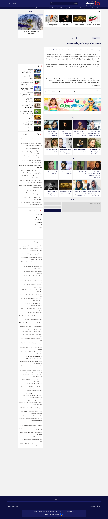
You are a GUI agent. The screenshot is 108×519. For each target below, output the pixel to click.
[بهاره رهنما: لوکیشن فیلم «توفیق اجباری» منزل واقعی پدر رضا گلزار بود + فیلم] (94, 143)
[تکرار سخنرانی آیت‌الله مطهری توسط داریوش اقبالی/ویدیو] (65, 125)
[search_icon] (52, 3)
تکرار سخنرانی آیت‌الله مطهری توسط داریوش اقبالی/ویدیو (66, 133)
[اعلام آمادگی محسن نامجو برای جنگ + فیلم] (65, 18)
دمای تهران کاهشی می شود (35, 269)
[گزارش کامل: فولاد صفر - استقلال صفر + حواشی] (37, 123)
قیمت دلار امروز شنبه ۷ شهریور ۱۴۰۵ (33, 400)
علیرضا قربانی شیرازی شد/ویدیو (34, 312)
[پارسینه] (92, 3)
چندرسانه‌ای (44, 8)
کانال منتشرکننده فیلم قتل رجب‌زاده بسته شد (32, 284)
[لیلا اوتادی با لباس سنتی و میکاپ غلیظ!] (51, 165)
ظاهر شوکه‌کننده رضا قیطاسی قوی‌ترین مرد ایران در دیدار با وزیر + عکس (27, 89)
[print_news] (54, 91)
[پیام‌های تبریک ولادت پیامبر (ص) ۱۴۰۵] (37, 76)
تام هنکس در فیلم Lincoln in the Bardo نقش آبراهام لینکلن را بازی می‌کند (65, 151)
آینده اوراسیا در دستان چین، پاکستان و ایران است (31, 246)
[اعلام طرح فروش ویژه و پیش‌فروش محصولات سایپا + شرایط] (51, 18)
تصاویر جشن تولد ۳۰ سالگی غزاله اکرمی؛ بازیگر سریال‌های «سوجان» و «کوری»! (94, 193)
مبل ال (40, 227)
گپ (99, 506)
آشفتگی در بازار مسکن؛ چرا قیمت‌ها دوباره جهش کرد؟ (30, 425)
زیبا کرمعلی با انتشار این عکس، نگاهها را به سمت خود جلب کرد (52, 133)
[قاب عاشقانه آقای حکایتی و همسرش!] (79, 165)
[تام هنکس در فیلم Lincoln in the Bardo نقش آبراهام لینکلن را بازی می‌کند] (65, 143)
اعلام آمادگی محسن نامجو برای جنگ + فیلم (66, 23)
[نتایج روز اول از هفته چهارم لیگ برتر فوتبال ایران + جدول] (37, 111)
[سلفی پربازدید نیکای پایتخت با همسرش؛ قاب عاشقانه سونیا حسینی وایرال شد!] (79, 185)
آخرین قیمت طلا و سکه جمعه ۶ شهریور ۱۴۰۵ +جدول (26, 118)
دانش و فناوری (59, 8)
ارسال (52, 211)
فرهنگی (70, 8)
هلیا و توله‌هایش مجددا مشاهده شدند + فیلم (32, 287)
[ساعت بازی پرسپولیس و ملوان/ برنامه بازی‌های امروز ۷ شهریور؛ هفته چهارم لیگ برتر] (37, 94)
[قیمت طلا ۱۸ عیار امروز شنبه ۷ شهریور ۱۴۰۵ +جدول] (79, 18)
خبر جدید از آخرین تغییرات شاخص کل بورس (32, 266)
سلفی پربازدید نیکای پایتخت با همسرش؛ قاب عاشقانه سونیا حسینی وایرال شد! (80, 193)
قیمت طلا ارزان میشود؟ (36, 305)
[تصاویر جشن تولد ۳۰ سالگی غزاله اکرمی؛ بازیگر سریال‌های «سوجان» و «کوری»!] (94, 185)
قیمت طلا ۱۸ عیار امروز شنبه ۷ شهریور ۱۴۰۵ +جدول (80, 23)
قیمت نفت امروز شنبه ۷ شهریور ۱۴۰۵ (33, 359)
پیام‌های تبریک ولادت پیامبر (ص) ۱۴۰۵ (27, 77)
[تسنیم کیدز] (72, 105)
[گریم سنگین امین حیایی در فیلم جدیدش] (65, 165)
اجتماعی (75, 8)
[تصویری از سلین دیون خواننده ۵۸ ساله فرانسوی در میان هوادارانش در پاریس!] (94, 125)
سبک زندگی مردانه (38, 220)
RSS (9, 3)
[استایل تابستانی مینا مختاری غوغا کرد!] (51, 143)
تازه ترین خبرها (38, 225)
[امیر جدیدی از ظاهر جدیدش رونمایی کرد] (79, 143)
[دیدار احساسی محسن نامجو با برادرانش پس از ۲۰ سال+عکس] (79, 125)
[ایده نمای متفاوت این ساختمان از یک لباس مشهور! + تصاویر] (30, 22)
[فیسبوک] (52, 91)
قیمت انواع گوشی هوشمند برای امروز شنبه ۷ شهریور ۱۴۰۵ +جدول (26, 71)
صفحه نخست (98, 8)
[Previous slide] (20, 22)
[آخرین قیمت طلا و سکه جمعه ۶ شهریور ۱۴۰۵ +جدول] (37, 117)
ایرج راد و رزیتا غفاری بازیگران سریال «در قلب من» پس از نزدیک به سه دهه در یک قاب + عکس (94, 174)
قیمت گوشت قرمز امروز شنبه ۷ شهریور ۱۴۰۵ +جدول (30, 326)
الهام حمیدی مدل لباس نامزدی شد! (33, 190)
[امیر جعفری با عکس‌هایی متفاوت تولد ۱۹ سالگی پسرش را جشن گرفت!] (51, 185)
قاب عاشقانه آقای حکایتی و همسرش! (80, 172)
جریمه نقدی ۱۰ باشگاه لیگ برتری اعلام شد (32, 319)
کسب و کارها (37, 8)
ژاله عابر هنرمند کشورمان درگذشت (33, 148)
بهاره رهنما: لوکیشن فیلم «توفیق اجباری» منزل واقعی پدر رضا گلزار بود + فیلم (94, 151)
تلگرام (94, 506)
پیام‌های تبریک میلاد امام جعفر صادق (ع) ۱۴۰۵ (31, 331)
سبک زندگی (51, 8)
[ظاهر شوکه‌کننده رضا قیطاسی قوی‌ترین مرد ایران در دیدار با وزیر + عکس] (37, 88)
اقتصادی (91, 8)
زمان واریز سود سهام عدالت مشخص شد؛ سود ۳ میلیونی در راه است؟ (93, 24)
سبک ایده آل (39, 217)
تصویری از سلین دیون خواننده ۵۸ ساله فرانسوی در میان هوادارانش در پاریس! (94, 133)
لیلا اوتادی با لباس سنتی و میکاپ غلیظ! (51, 172)
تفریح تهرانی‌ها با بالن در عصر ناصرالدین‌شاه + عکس (27, 106)
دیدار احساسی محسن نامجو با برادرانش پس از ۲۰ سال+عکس (80, 133)
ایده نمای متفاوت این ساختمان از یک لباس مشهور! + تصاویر (30, 32)
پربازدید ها (36, 134)
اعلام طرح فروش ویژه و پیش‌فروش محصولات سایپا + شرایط (51, 24)
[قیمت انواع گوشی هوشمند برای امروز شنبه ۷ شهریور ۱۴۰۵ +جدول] (37, 71)
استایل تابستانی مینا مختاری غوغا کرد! (51, 150)
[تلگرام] (49, 91)
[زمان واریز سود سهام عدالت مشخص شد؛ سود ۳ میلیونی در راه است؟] (93, 18)
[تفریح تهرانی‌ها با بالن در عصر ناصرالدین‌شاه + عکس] (37, 105)
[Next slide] (41, 22)
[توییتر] (46, 91)
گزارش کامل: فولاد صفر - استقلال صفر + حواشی (28, 124)
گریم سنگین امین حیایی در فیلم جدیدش (65, 172)
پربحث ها (22, 134)
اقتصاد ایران (39, 214)
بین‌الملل (81, 8)
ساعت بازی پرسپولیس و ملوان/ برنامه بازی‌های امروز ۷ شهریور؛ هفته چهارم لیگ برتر (26, 95)
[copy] (96, 91)
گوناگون (98, 12)
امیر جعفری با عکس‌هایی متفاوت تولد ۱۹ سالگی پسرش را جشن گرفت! (52, 193)
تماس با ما (14, 3)
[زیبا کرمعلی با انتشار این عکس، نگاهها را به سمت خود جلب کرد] (51, 125)
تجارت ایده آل (39, 222)
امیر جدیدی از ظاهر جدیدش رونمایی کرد (80, 150)
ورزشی (65, 8)
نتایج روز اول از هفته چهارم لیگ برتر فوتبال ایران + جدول (26, 112)
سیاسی (86, 8)
